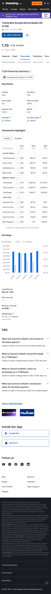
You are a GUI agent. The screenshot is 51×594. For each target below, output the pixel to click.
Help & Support (33, 487)
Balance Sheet (38, 62)
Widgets (5, 492)
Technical (37, 56)
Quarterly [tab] (18, 138)
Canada (13, 9)
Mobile (4, 482)
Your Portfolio (7, 487)
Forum (48, 56)
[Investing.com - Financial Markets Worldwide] (14, 3)
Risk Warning (6, 580)
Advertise (31, 482)
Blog (3, 477)
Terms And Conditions (9, 565)
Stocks (5, 9)
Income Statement (24, 62)
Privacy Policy (7, 573)
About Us (31, 477)
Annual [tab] (7, 138)
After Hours (32, 9)
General (5, 56)
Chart (15, 56)
